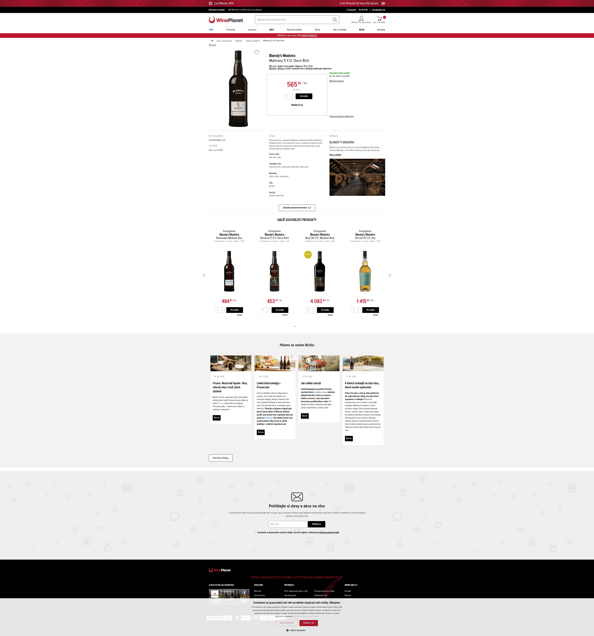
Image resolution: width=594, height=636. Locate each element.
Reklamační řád (320, 595)
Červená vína (259, 595)
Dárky (317, 29)
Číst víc (217, 418)
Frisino (221, 403)
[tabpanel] (229, 274)
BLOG (361, 29)
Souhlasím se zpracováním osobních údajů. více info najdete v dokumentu (298, 532)
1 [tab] (294, 326)
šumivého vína (319, 392)
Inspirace (252, 29)
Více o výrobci (335, 155)
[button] (297, 630)
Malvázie (239, 41)
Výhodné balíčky (294, 29)
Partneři (348, 595)
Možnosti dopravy (336, 81)
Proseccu (268, 418)
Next (389, 275)
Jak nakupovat (290, 595)
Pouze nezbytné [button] (287, 623)
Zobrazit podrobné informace (295, 208)
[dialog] (297, 617)
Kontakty (381, 29)
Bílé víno (273, 66)
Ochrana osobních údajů (329, 532)
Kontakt (348, 591)
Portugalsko (289, 66)
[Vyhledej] (335, 20)
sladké (280, 66)
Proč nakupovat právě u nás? (296, 591)
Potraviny (230, 29)
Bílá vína (257, 591)
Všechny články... (220, 458)
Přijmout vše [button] (308, 623)
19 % (305, 66)
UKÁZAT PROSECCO (309, 35)
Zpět (213, 45)
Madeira (298, 66)
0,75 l (310, 66)
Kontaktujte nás (378, 10)
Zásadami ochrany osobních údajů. (306, 616)
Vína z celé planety (224, 41)
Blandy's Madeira (253, 41)
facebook (352, 10)
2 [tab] (299, 326)
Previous (204, 275)
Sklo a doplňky (339, 29)
